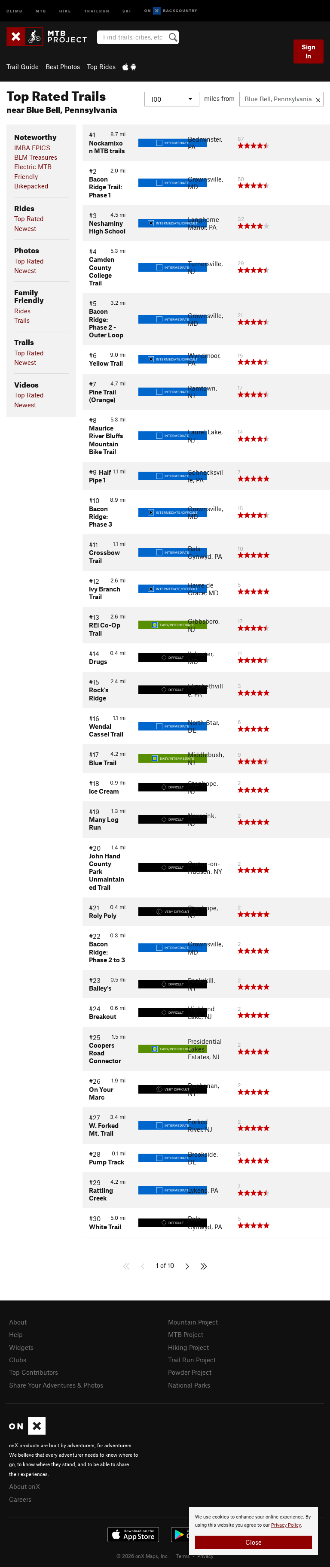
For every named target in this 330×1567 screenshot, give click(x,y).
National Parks (189, 1385)
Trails (22, 320)
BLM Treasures (35, 157)
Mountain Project (193, 1322)
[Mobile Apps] (129, 66)
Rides (22, 311)
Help (16, 1334)
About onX (24, 1486)
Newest (25, 228)
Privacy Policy (286, 1525)
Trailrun (97, 10)
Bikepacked (31, 186)
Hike (65, 10)
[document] (253, 1531)
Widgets (21, 1347)
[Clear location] (318, 99)
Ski (126, 10)
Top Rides (101, 66)
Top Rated (29, 218)
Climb (14, 10)
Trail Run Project (192, 1360)
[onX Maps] (27, 1432)
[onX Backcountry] (171, 11)
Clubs (17, 1360)
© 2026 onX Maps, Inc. (142, 1556)
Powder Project (189, 1372)
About (18, 1322)
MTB (41, 10)
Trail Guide (22, 66)
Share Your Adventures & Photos (56, 1385)
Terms (183, 1556)
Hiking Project (188, 1347)
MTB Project (185, 1334)
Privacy (205, 1556)
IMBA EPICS (32, 148)
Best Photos (63, 66)
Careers (20, 1499)
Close (253, 1542)
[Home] (50, 36)
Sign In (308, 51)
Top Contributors (33, 1372)
